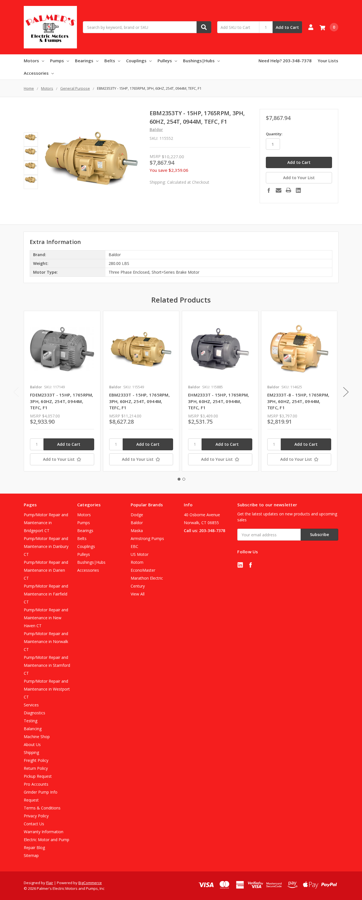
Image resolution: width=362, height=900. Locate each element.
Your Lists (328, 60)
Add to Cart (287, 27)
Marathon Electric (147, 578)
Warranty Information (43, 831)
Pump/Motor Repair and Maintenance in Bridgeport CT (46, 522)
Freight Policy (36, 760)
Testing (30, 720)
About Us (32, 744)
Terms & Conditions (42, 808)
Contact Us (34, 823)
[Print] (288, 190)
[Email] (278, 190)
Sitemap (31, 855)
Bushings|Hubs (199, 60)
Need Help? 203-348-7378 (285, 60)
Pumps (57, 60)
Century (138, 586)
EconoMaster (143, 570)
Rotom (137, 562)
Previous (16, 392)
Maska (137, 530)
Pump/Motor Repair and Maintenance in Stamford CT (47, 665)
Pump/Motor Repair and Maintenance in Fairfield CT (46, 594)
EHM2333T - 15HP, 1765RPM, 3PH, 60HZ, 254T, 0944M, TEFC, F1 (218, 401)
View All (138, 594)
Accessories (36, 73)
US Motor (139, 554)
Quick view (62, 349)
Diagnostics (34, 712)
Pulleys (165, 60)
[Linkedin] (298, 190)
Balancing (33, 728)
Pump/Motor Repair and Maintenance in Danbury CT (46, 546)
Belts (109, 60)
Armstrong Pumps (147, 538)
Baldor (137, 522)
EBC (134, 546)
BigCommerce (90, 882)
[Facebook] (269, 190)
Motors (31, 60)
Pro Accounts (36, 784)
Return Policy (36, 768)
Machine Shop (37, 736)
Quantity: (274, 133)
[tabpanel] (62, 391)
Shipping (31, 752)
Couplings (136, 60)
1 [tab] (179, 479)
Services (31, 705)
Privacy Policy (36, 815)
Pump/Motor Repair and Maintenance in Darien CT (46, 570)
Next (346, 392)
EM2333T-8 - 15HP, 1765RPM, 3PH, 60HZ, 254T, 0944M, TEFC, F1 (298, 401)
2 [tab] (183, 479)
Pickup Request (38, 776)
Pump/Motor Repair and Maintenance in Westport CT (47, 689)
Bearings (84, 60)
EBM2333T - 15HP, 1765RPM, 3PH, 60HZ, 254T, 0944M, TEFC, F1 (139, 401)
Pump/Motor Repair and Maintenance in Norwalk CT (46, 641)
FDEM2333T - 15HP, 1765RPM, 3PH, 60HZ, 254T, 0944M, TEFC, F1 (61, 401)
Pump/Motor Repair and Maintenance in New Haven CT (46, 617)
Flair (49, 882)
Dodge (137, 514)
